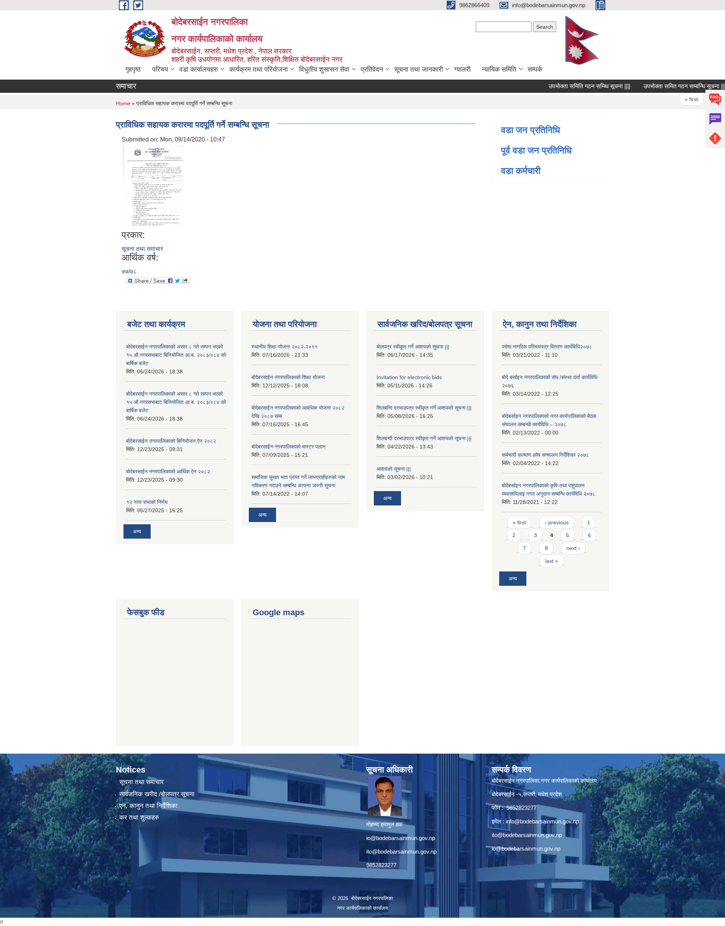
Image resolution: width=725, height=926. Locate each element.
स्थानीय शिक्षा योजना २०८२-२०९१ (284, 347)
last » (551, 561)
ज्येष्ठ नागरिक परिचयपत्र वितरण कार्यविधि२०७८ (547, 347)
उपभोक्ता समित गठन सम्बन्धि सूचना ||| (669, 86)
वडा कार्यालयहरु (198, 69)
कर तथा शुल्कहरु (139, 817)
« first (675, 99)
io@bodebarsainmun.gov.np (400, 838)
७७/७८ (129, 271)
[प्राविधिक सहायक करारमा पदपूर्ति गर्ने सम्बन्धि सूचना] (153, 186)
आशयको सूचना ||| (393, 469)
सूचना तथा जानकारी (418, 69)
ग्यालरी (462, 69)
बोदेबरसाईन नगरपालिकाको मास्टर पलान (288, 447)
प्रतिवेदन (372, 69)
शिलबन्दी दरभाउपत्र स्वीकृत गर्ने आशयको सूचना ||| (424, 438)
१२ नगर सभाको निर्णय (147, 502)
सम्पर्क (535, 69)
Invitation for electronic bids (409, 377)
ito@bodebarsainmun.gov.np (401, 851)
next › (573, 548)
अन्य (137, 531)
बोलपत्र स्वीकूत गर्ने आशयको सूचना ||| (412, 347)
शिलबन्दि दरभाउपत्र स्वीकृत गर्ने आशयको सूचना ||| (424, 408)
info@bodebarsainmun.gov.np (542, 821)
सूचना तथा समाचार (142, 249)
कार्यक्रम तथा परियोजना (258, 69)
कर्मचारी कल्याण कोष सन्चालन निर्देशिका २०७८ (545, 455)
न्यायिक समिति (499, 69)
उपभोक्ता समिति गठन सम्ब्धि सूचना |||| (574, 86)
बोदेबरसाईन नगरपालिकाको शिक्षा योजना (288, 377)
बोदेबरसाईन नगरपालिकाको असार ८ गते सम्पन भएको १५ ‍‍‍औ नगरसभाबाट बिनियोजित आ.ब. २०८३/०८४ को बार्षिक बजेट (176, 355)
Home (123, 103)
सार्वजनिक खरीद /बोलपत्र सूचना (156, 794)
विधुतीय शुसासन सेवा (324, 69)
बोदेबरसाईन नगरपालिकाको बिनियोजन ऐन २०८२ (171, 441)
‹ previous (557, 522)
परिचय (160, 69)
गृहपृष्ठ (133, 69)
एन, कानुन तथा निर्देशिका (148, 805)
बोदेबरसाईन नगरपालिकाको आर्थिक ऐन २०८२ (168, 471)
